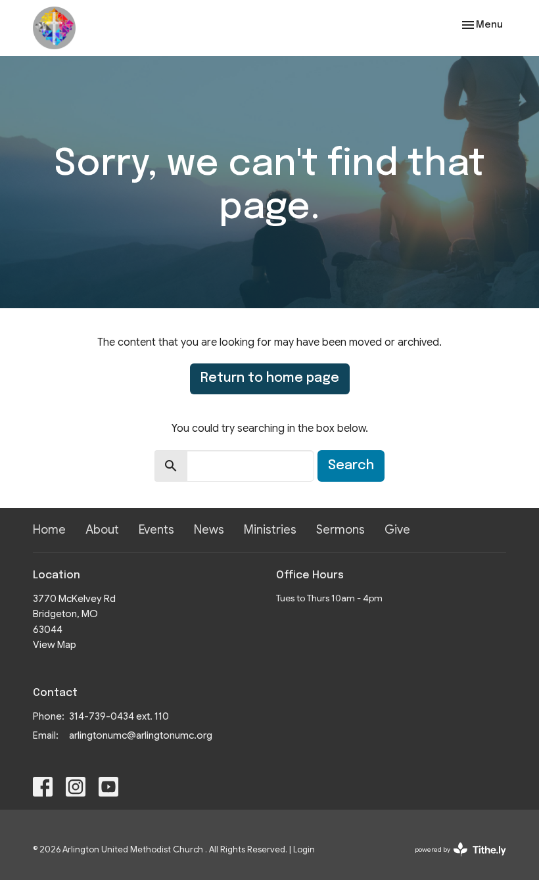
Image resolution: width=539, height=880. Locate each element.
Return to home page (269, 378)
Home (49, 529)
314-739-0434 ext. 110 (119, 716)
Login (304, 850)
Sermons (340, 529)
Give (397, 529)
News (209, 529)
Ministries (270, 529)
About (102, 529)
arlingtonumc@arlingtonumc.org (140, 735)
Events (156, 529)
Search (351, 466)
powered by (454, 860)
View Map (54, 645)
